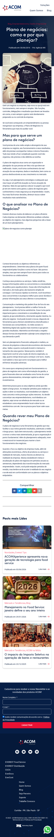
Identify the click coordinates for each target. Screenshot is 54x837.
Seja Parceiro (25, 793)
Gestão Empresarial (38, 24)
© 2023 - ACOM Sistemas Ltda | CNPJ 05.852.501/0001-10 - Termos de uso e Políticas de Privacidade (27, 819)
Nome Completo (9, 697)
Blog (49, 10)
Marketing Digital (27, 825)
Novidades (9, 552)
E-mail (5, 707)
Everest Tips (20, 552)
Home (21, 782)
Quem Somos (36, 10)
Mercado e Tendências (15, 603)
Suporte (22, 797)
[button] (14, 490)
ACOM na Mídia (33, 650)
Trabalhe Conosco (27, 801)
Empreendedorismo (20, 24)
